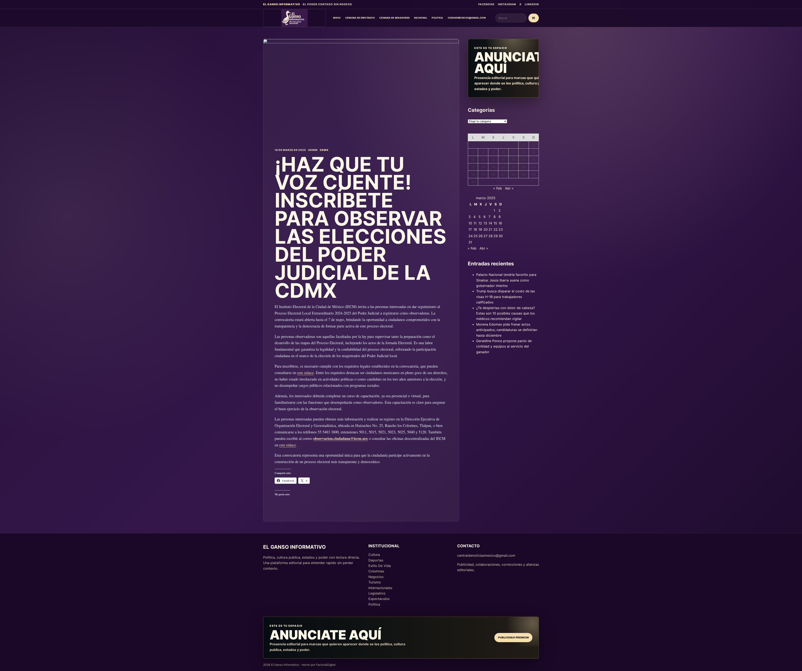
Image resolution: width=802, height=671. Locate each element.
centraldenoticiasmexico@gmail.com (486, 555)
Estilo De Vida (379, 566)
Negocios (375, 577)
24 (473, 174)
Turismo (374, 582)
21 (513, 167)
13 (503, 159)
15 (523, 159)
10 (473, 159)
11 (483, 159)
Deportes (375, 560)
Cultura (374, 555)
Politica (437, 17)
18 (483, 167)
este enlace (305, 372)
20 (503, 167)
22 (524, 167)
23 (534, 167)
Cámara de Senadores (394, 17)
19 (493, 167)
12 (493, 159)
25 (483, 174)
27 (503, 174)
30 (534, 174)
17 (473, 167)
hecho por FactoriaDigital (318, 664)
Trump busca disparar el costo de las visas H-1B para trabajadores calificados (505, 296)
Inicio (337, 17)
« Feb (497, 188)
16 (534, 159)
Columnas (376, 571)
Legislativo (377, 593)
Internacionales (380, 588)
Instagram (507, 4)
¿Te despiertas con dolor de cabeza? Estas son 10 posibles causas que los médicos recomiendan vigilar (505, 313)
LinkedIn (532, 4)
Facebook (486, 4)
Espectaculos (379, 599)
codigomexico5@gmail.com (467, 17)
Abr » (509, 188)
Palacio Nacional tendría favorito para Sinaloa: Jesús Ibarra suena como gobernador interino (506, 280)
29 (524, 174)
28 (513, 174)
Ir (533, 18)
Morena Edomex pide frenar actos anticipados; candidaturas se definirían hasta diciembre (506, 329)
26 (493, 174)
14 (513, 159)
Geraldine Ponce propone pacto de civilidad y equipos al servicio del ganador (504, 346)
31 (473, 182)
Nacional (420, 17)
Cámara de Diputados (360, 17)
